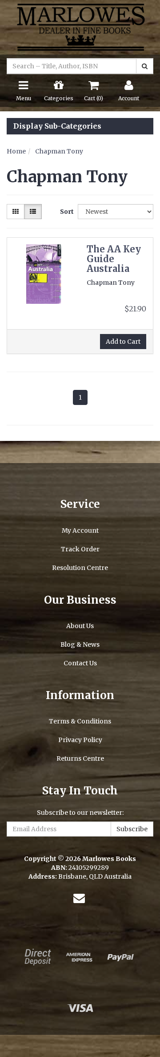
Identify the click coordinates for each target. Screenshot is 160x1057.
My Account (80, 530)
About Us (80, 626)
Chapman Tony (59, 151)
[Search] (144, 66)
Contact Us (80, 663)
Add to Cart (123, 342)
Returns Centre (80, 758)
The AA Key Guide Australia (114, 259)
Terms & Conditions (80, 721)
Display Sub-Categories (57, 126)
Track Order (80, 549)
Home (16, 151)
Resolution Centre (80, 568)
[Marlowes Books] (80, 27)
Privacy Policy (80, 740)
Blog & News (80, 644)
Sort (65, 212)
